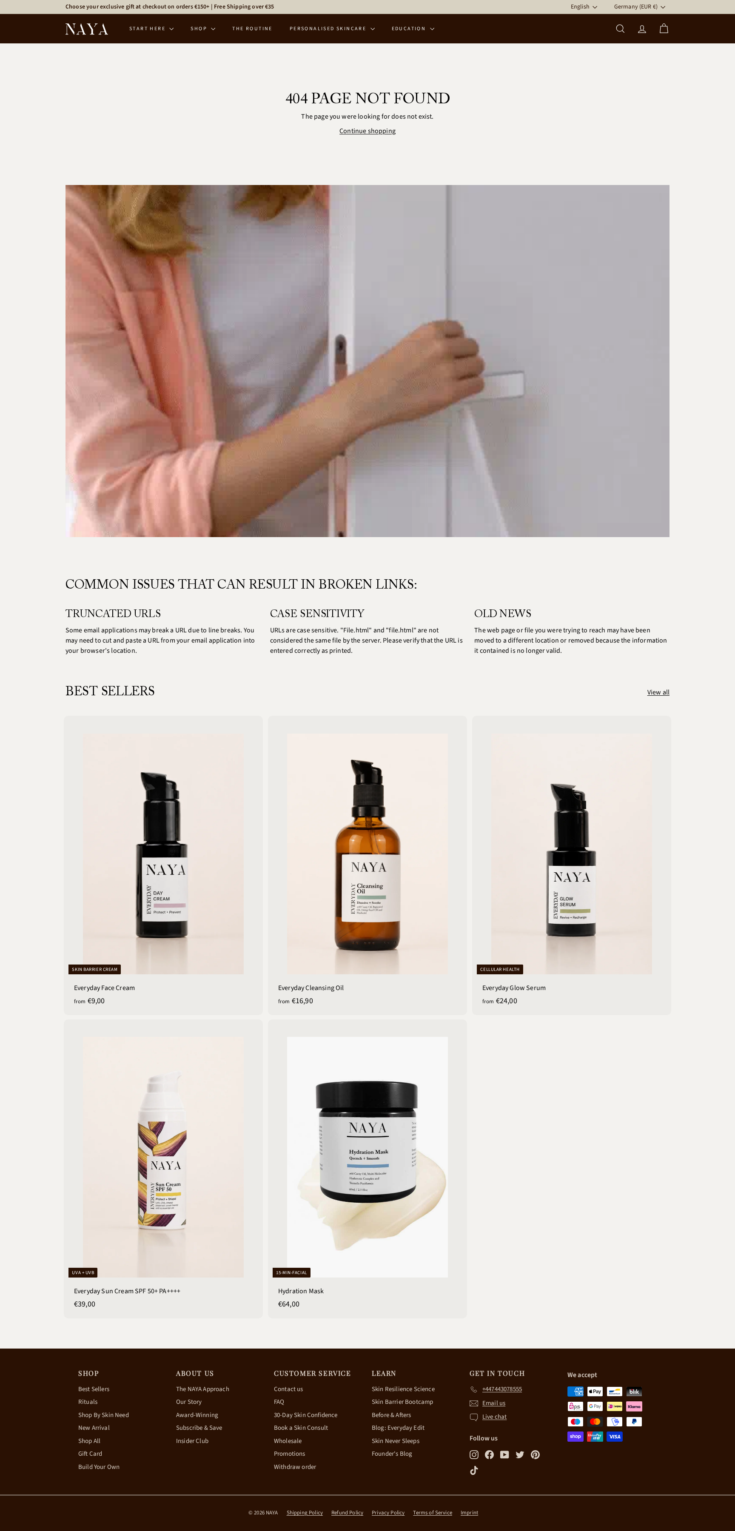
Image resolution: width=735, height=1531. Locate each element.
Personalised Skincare (329, 28)
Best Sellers (93, 1389)
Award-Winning (197, 1415)
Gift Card (90, 1453)
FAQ (279, 1401)
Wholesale (288, 1441)
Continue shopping (367, 131)
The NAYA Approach (202, 1389)
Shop (200, 28)
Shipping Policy (305, 1513)
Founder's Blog (392, 1453)
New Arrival (94, 1427)
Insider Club (192, 1441)
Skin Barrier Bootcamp (402, 1401)
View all (658, 692)
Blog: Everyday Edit (398, 1427)
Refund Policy (347, 1513)
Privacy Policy (388, 1513)
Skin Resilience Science (403, 1389)
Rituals (87, 1401)
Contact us (288, 1389)
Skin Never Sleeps (395, 1441)
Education (410, 28)
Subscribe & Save (199, 1427)
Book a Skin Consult (301, 1427)
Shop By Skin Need (103, 1415)
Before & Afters (391, 1415)
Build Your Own (99, 1467)
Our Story (189, 1401)
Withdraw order (295, 1467)
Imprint (469, 1513)
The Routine (252, 28)
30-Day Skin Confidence (306, 1415)
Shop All (89, 1441)
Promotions (289, 1453)
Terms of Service (432, 1513)
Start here (148, 28)
